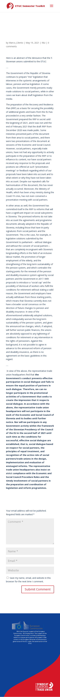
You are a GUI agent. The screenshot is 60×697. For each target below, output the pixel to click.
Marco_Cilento (16, 42)
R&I (43, 42)
